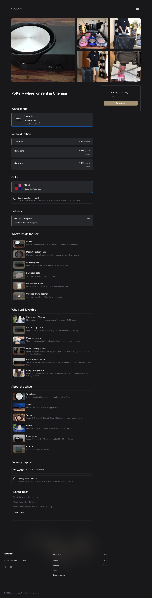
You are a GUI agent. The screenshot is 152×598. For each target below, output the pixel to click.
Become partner (59, 575)
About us (56, 565)
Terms (105, 565)
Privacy (105, 560)
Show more (18, 512)
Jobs (55, 570)
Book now (120, 103)
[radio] (52, 120)
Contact (56, 560)
